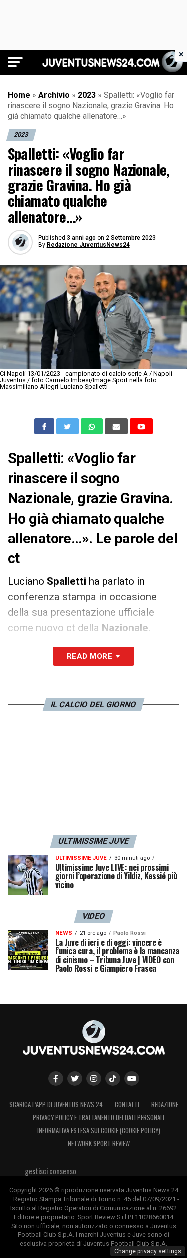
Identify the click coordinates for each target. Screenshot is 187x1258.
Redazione (164, 1104)
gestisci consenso (50, 1171)
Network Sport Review (99, 1143)
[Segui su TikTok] (112, 1078)
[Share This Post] (93, 426)
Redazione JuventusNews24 (88, 244)
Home (19, 95)
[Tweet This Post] (68, 426)
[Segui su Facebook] (55, 1078)
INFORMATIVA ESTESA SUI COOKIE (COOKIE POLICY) (98, 1130)
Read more (89, 656)
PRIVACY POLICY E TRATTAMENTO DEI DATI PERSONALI (98, 1117)
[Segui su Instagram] (93, 1078)
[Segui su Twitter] (74, 1078)
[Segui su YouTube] (131, 1078)
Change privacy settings (147, 1251)
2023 (87, 95)
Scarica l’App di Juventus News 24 (56, 1104)
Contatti (127, 1104)
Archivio (54, 95)
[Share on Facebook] (45, 426)
